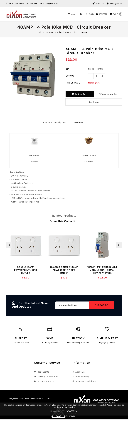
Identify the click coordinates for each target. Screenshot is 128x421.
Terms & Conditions (85, 381)
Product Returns (45, 381)
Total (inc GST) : (73, 82)
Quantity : (70, 75)
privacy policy (57, 411)
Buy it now (94, 102)
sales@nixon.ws (50, 3)
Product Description (54, 122)
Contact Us (43, 372)
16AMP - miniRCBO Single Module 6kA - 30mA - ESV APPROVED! (102, 269)
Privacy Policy (115, 3)
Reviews (79, 122)
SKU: (68, 69)
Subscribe (101, 305)
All (40, 32)
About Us (99, 3)
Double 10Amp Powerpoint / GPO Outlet (25, 269)
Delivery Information (47, 376)
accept (72, 411)
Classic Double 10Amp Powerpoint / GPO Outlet (64, 269)
